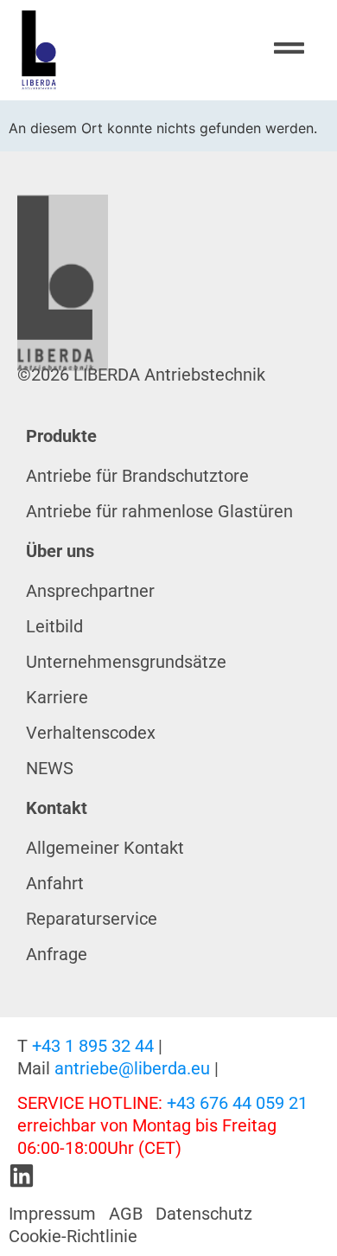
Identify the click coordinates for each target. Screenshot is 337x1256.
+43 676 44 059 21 (237, 1103)
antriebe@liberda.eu (132, 1068)
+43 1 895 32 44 (93, 1045)
